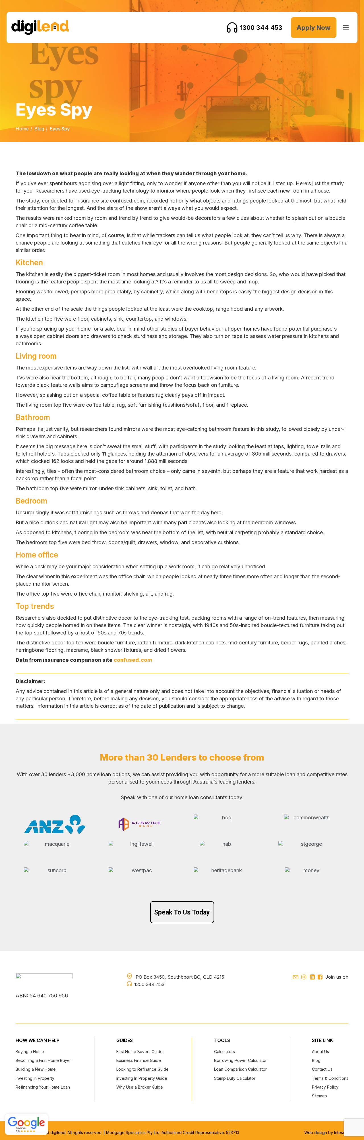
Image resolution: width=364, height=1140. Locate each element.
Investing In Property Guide (141, 1078)
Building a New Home (36, 1069)
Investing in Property (35, 1078)
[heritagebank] (224, 872)
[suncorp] (55, 876)
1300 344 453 (261, 27)
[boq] (224, 823)
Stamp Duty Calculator (234, 1078)
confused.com (133, 660)
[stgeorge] (309, 850)
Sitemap (319, 1095)
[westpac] (139, 874)
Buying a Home (30, 1051)
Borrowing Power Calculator (240, 1060)
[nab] (224, 851)
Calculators (224, 1051)
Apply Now (313, 27)
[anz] (55, 824)
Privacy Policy (325, 1087)
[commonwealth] (309, 824)
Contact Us (322, 1069)
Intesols (341, 1132)
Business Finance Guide (138, 1060)
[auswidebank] (139, 824)
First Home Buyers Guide (139, 1051)
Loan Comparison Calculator (240, 1069)
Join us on (336, 977)
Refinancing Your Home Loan (43, 1087)
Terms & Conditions (330, 1078)
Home (22, 128)
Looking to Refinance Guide (142, 1069)
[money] (309, 877)
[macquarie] (55, 847)
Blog (39, 128)
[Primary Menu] (346, 27)
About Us (320, 1051)
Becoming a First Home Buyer (43, 1060)
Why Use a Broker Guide (139, 1087)
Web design (316, 1132)
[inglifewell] (139, 850)
